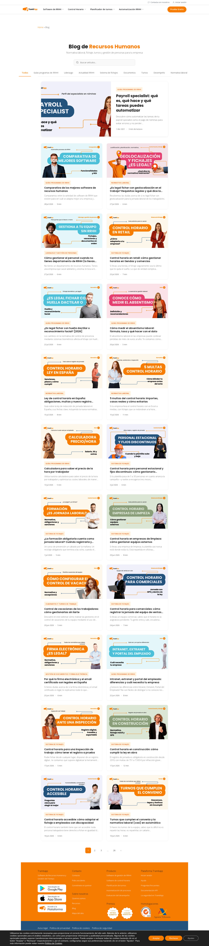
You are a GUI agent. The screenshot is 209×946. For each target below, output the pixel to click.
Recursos (76, 903)
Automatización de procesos (118, 890)
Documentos (130, 72)
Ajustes (191, 938)
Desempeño (159, 72)
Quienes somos (78, 898)
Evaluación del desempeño (118, 895)
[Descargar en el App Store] (52, 901)
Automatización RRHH (130, 9)
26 (114, 850)
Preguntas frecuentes (150, 885)
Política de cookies (81, 928)
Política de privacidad (60, 928)
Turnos (144, 72)
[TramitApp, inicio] (30, 9)
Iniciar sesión (180, 2)
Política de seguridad (102, 928)
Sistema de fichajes (109, 72)
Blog (74, 908)
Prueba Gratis (177, 9)
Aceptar (156, 938)
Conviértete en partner (82, 885)
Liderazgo (68, 72)
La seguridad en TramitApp (152, 895)
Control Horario (76, 9)
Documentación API (149, 890)
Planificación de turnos (116, 885)
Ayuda (143, 880)
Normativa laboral (179, 72)
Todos (25, 72)
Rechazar (173, 938)
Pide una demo (78, 880)
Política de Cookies (53, 943)
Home (40, 27)
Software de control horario (118, 880)
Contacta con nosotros (160, 2)
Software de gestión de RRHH (118, 875)
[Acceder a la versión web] (52, 911)
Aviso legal (43, 928)
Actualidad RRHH (86, 72)
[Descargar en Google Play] (52, 891)
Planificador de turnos (101, 9)
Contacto (76, 875)
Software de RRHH (52, 9)
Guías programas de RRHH (46, 72)
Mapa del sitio (78, 913)
